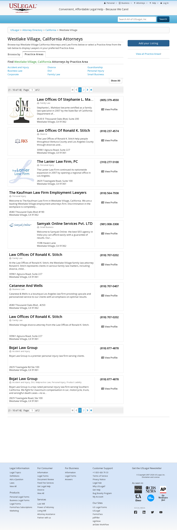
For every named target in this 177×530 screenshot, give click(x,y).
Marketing (14, 510)
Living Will (41, 510)
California (50, 30)
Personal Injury (96, 70)
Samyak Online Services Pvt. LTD (65, 223)
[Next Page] (87, 89)
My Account (98, 496)
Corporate (13, 74)
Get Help (96, 489)
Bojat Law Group (23, 347)
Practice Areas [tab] (34, 54)
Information (42, 472)
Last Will (41, 503)
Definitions (14, 476)
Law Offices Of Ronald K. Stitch (63, 130)
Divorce (52, 67)
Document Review (45, 479)
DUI (50, 70)
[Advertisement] (148, 78)
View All (13, 486)
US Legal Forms (100, 507)
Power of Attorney (45, 507)
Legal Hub (97, 483)
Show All (115, 80)
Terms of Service (100, 476)
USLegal (14, 30)
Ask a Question (16, 479)
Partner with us (44, 517)
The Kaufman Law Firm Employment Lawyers (47, 192)
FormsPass (98, 514)
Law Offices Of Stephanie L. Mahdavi (68, 99)
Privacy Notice (99, 479)
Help (153, 3)
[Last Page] (91, 89)
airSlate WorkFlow (101, 524)
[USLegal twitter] (152, 512)
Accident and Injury (18, 67)
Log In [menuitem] (165, 3)
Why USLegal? (99, 486)
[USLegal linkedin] (144, 512)
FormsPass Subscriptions (21, 507)
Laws (12, 483)
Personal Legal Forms (19, 497)
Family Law (54, 74)
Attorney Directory (32, 30)
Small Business (96, 74)
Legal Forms (15, 503)
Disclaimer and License (151, 477)
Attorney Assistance (46, 514)
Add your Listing (148, 43)
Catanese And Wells (26, 285)
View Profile (111, 109)
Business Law (15, 70)
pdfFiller (96, 517)
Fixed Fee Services (45, 483)
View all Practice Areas (148, 53)
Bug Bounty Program (102, 493)
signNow (97, 521)
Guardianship (95, 67)
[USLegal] (23, 3)
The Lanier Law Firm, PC (57, 161)
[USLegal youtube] (160, 512)
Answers (69, 479)
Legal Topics (15, 472)
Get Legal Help (43, 486)
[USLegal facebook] (135, 512)
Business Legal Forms (19, 500)
